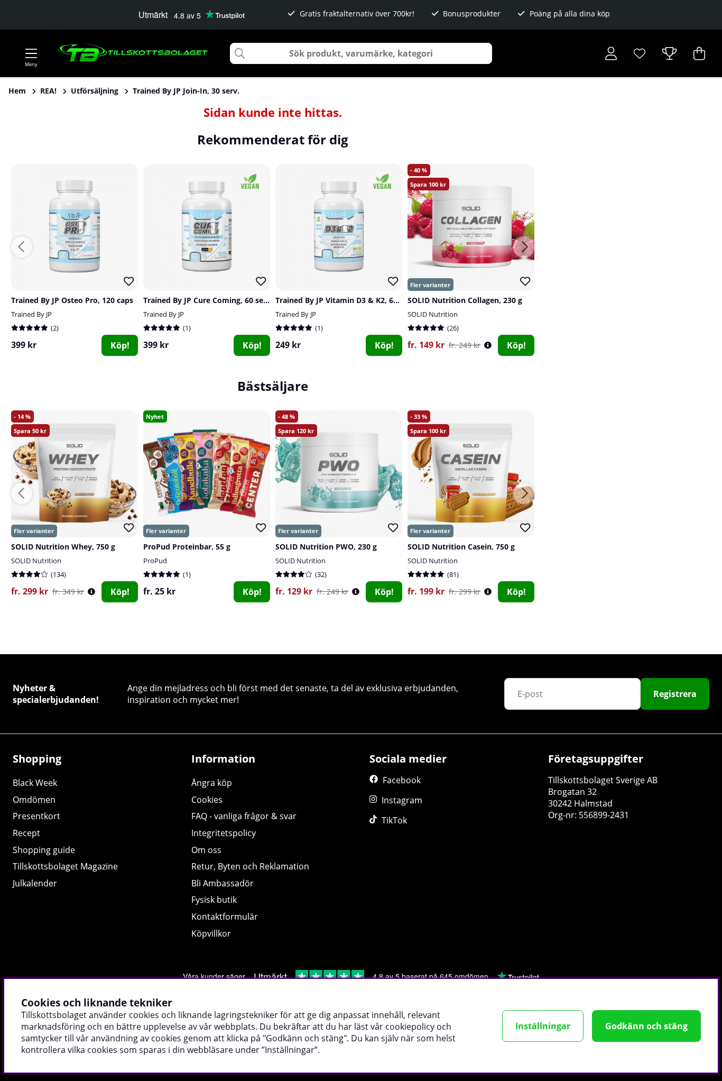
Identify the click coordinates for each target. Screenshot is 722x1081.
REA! (48, 91)
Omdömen (34, 799)
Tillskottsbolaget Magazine (65, 866)
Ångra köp (211, 783)
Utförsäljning (94, 91)
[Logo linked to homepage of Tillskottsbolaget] (133, 53)
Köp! (119, 345)
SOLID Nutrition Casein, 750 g (461, 547)
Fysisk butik (214, 899)
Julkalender (35, 883)
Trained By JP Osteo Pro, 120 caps (72, 300)
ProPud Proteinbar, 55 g (186, 547)
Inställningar (542, 1026)
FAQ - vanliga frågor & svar (244, 816)
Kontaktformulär (224, 916)
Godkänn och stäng (646, 1026)
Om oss (206, 850)
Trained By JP (31, 314)
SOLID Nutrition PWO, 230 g (326, 547)
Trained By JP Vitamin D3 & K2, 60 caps (345, 300)
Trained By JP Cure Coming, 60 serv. (208, 300)
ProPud (155, 560)
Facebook (402, 780)
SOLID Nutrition (433, 314)
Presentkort (36, 816)
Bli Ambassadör (222, 883)
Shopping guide (44, 850)
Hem (17, 91)
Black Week (35, 783)
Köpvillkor (211, 933)
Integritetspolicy (223, 833)
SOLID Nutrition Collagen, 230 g (465, 300)
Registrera (675, 694)
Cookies (207, 799)
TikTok (394, 820)
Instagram (402, 800)
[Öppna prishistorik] (488, 345)
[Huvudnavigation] (31, 53)
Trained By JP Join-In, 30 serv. (186, 91)
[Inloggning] (611, 53)
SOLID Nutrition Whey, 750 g (63, 547)
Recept (26, 833)
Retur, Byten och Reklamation (250, 866)
